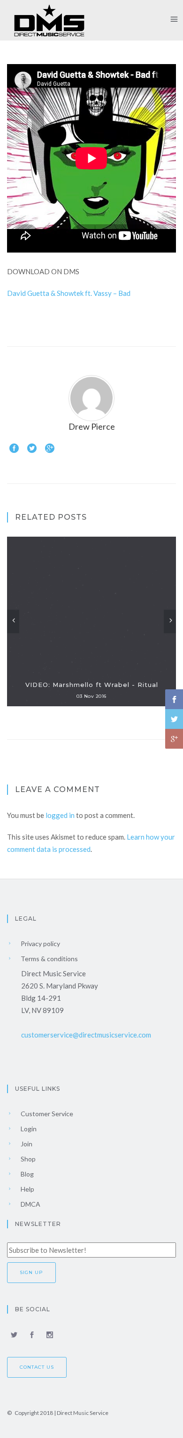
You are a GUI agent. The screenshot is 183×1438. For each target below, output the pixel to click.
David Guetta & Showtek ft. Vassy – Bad (68, 293)
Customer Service (46, 1114)
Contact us (37, 1367)
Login (28, 1129)
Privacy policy (39, 944)
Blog (26, 1174)
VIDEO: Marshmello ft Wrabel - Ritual (91, 684)
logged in (60, 815)
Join (25, 1144)
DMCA (29, 1204)
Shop (27, 1159)
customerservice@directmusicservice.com (86, 1034)
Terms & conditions (48, 959)
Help (26, 1189)
